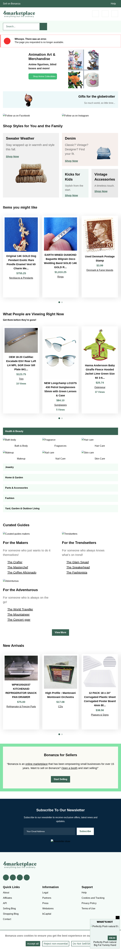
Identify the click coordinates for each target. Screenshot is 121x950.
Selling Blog (9, 908)
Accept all (33, 943)
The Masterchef (17, 567)
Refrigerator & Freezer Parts (21, 706)
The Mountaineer (18, 614)
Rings (60, 276)
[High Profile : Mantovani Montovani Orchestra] (60, 691)
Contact (7, 919)
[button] (59, 302)
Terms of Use (88, 908)
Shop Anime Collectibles (44, 76)
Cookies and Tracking (93, 898)
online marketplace (36, 764)
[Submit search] (43, 26)
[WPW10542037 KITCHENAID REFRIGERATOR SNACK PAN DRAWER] (21, 691)
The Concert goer (18, 619)
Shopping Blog (11, 914)
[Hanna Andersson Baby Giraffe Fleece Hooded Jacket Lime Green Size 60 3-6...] (100, 369)
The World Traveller (20, 609)
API (5, 903)
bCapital (46, 914)
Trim (21, 379)
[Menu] (114, 13)
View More (60, 632)
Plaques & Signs (100, 715)
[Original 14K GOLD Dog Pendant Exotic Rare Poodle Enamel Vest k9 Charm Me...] (21, 256)
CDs (60, 706)
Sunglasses (60, 405)
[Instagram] (27, 877)
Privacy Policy (89, 903)
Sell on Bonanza (11, 3)
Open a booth (69, 768)
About (6, 892)
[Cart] (95, 13)
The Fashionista (76, 572)
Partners (46, 898)
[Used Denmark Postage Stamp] (100, 256)
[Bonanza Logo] (19, 14)
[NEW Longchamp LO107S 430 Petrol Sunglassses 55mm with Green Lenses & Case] (60, 369)
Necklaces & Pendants (21, 278)
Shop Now (12, 156)
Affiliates (7, 898)
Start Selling (60, 779)
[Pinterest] (20, 877)
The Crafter (14, 562)
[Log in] (105, 13)
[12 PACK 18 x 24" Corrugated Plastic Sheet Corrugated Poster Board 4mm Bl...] (100, 691)
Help (113, 3)
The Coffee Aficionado (21, 572)
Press (45, 903)
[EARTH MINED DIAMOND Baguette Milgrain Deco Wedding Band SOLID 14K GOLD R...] (60, 256)
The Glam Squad (77, 562)
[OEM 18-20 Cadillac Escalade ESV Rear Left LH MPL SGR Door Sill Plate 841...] (21, 369)
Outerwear (99, 387)
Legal (45, 892)
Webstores (48, 908)
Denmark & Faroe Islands (99, 270)
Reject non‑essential (56, 943)
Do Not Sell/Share (83, 943)
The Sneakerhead (78, 567)
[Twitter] (13, 877)
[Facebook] (6, 877)
